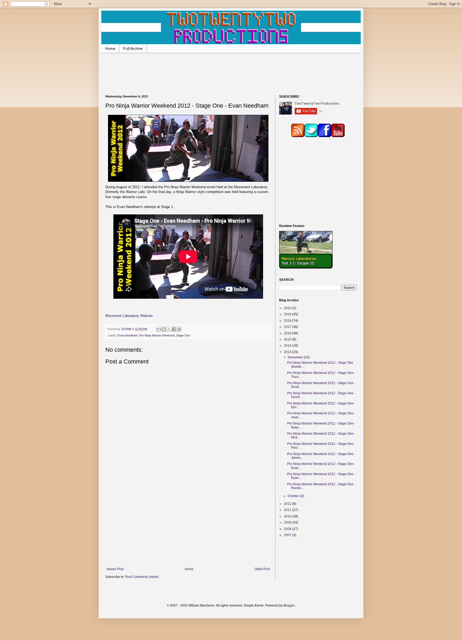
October (294, 496)
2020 (288, 308)
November (296, 357)
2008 (288, 529)
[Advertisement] (231, 73)
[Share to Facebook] (174, 329)
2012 (288, 504)
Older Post (262, 569)
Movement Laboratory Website (129, 316)
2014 (288, 345)
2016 (288, 333)
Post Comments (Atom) (142, 577)
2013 (288, 352)
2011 (288, 510)
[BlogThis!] (164, 329)
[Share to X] (169, 329)
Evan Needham (128, 335)
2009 (288, 522)
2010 (288, 516)
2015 (288, 339)
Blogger (289, 605)
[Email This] (158, 329)
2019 (288, 314)
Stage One (183, 335)
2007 (288, 535)
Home (110, 48)
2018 (288, 321)
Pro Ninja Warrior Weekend (157, 335)
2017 (288, 327)
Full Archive (133, 48)
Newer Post (115, 569)
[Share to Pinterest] (179, 329)
